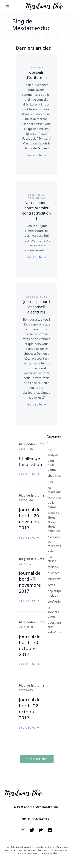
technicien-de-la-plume (55, 502)
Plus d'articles (37, 759)
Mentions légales (48, 853)
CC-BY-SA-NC (31, 853)
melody (53, 567)
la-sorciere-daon (54, 612)
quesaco (54, 573)
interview (54, 579)
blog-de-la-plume (52, 465)
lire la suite (34, 155)
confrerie (54, 601)
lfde (50, 481)
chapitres (54, 476)
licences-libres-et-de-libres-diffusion (54, 522)
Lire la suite (27, 474)
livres (51, 585)
